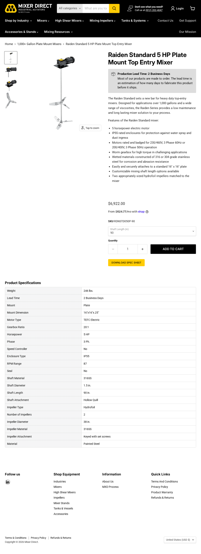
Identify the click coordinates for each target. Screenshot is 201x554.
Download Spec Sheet (126, 262)
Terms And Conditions (164, 481)
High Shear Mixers (68, 20)
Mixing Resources (57, 32)
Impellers (59, 497)
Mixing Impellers (102, 20)
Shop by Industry (17, 20)
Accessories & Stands (21, 32)
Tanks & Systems (133, 20)
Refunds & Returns (162, 497)
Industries (60, 481)
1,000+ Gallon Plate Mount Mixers (39, 44)
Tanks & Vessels (63, 508)
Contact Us (165, 20)
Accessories (61, 513)
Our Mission (187, 32)
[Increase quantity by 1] (142, 249)
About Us (107, 481)
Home (9, 44)
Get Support (187, 20)
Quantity (113, 240)
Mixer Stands (61, 503)
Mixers (42, 20)
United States (178, 539)
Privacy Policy (159, 486)
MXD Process (110, 486)
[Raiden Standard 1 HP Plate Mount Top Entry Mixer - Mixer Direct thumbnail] (11, 57)
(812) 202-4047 (154, 10)
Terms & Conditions (15, 537)
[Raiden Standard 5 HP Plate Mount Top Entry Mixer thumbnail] (11, 71)
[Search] (114, 8)
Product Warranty (162, 492)
